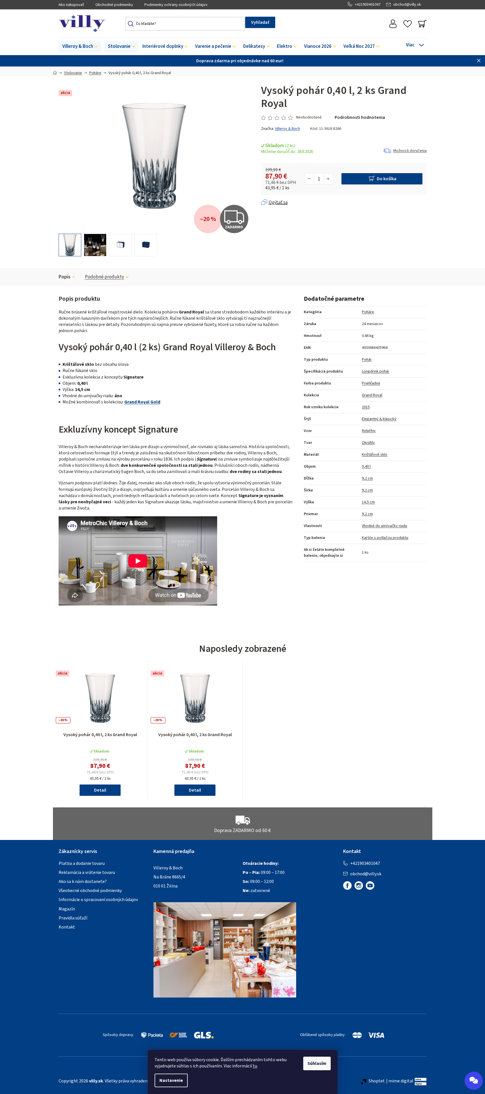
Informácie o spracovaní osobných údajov (98, 900)
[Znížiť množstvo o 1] (309, 178)
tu (255, 1066)
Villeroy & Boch (287, 129)
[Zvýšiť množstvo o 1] (328, 178)
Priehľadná (371, 383)
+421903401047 (368, 4)
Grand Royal (372, 395)
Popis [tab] (64, 277)
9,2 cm (367, 478)
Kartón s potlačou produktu (385, 538)
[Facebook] (347, 885)
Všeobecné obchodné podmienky (90, 890)
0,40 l (366, 466)
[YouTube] (370, 885)
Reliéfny (369, 431)
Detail (100, 790)
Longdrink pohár (375, 371)
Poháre (368, 312)
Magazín (67, 909)
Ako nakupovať (71, 5)
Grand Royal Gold (142, 402)
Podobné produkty (104, 277)
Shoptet (377, 1081)
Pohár (367, 359)
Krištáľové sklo (374, 454)
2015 (366, 407)
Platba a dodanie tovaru (82, 863)
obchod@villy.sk (407, 4)
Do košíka (386, 179)
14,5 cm (368, 502)
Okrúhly (368, 443)
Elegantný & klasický (379, 419)
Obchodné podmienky (114, 5)
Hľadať (260, 22)
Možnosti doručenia (410, 151)
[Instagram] (358, 885)
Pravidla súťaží (73, 918)
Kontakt (67, 927)
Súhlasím (316, 1063)
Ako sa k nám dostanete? (83, 881)
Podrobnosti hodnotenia (360, 117)
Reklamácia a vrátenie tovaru (87, 872)
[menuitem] (80, 46)
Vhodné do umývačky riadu (384, 526)
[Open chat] (474, 1081)
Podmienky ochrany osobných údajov (176, 5)
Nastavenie (171, 1080)
